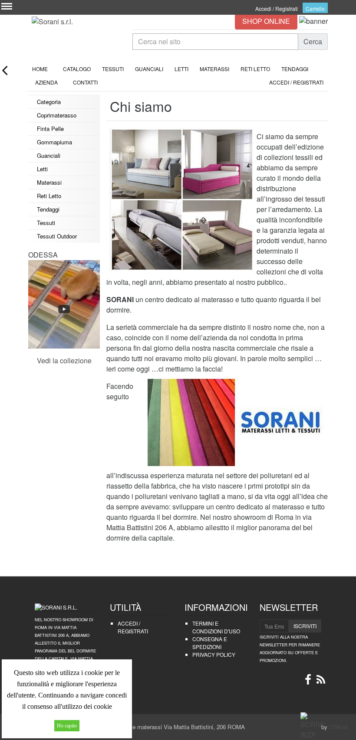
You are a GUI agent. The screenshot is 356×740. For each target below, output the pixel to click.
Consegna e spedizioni (209, 642)
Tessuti (113, 68)
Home (38, 68)
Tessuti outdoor (57, 236)
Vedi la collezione (64, 360)
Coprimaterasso (56, 115)
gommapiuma (54, 142)
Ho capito (67, 726)
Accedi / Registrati (276, 8)
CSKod (338, 727)
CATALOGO (75, 68)
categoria (49, 102)
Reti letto (255, 68)
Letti (181, 68)
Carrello (315, 8)
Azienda (46, 82)
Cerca (312, 41)
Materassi (214, 68)
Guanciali (149, 68)
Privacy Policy (213, 654)
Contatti (83, 82)
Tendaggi (294, 68)
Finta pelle (50, 128)
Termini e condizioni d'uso (216, 627)
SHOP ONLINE (266, 21)
